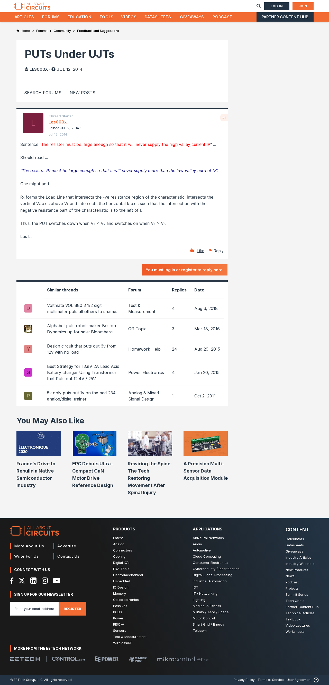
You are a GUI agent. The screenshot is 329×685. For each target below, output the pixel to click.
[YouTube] (56, 580)
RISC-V (118, 624)
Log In (277, 6)
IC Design (121, 587)
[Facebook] (12, 580)
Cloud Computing (207, 556)
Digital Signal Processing (212, 575)
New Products (297, 570)
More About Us (29, 546)
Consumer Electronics (210, 563)
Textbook (293, 619)
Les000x (39, 69)
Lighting (199, 600)
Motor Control (204, 618)
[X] (22, 580)
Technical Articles (300, 613)
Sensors (119, 630)
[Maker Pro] (138, 659)
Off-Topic (137, 328)
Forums (51, 16)
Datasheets (158, 16)
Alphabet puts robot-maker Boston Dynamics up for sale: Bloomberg (81, 328)
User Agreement (299, 680)
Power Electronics (146, 372)
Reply (219, 250)
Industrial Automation (210, 581)
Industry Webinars (300, 564)
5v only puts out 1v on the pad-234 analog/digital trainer (81, 396)
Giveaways (192, 16)
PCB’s (117, 612)
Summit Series (297, 594)
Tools (106, 16)
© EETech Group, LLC (26, 680)
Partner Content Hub (285, 16)
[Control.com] (68, 659)
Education (80, 16)
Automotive (202, 550)
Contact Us (68, 556)
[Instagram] (45, 580)
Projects (292, 588)
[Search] (259, 6)
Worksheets (295, 631)
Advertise (66, 546)
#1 (224, 117)
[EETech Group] (25, 659)
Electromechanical (128, 575)
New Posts (82, 92)
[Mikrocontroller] (182, 659)
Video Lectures (298, 625)
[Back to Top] (315, 680)
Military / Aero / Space (211, 612)
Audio (197, 544)
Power (118, 618)
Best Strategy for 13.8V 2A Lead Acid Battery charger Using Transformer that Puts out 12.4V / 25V (83, 372)
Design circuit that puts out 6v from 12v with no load (81, 349)
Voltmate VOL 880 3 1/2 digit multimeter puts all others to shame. (82, 308)
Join (303, 6)
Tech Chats (295, 601)
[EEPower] (106, 659)
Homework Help (144, 349)
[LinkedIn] (33, 580)
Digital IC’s (121, 563)
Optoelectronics (126, 600)
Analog (118, 544)
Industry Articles (299, 557)
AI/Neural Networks (208, 538)
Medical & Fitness (207, 606)
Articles (24, 16)
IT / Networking (205, 593)
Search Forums (42, 92)
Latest (118, 538)
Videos (128, 16)
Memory (119, 593)
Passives (120, 606)
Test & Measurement (130, 637)
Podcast (222, 16)
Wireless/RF (122, 643)
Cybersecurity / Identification (216, 569)
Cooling (119, 556)
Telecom (200, 630)
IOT (195, 587)
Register (72, 609)
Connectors (122, 550)
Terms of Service (271, 680)
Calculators (295, 539)
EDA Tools (121, 569)
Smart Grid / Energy (208, 624)
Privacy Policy (244, 680)
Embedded (121, 581)
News (290, 576)
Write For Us (26, 556)
